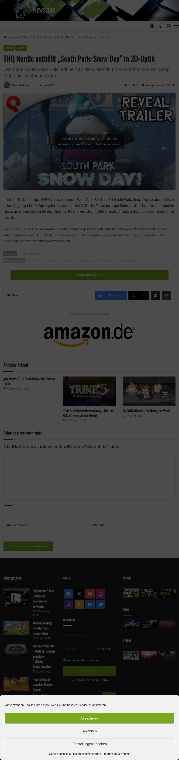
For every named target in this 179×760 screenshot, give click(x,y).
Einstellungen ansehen (89, 744)
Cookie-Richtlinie (60, 754)
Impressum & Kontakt (116, 754)
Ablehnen (90, 731)
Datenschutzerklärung (87, 754)
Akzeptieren (89, 718)
